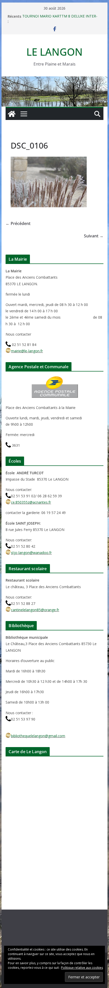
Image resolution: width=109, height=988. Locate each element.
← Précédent (18, 223)
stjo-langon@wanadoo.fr (31, 552)
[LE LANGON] (54, 80)
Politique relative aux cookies (82, 967)
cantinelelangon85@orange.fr (35, 609)
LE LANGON (54, 52)
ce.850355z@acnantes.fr (31, 502)
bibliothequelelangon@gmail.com (38, 735)
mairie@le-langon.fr (27, 350)
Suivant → (93, 236)
